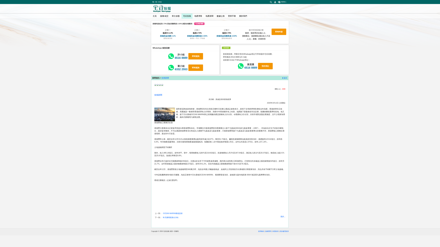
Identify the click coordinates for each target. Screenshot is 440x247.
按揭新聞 (165, 78)
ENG (160, 2)
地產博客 (198, 16)
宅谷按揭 (187, 16)
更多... (282, 216)
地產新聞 (209, 16)
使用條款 (261, 231)
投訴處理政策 (284, 231)
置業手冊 (232, 16)
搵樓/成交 (164, 16)
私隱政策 (276, 231)
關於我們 (243, 16)
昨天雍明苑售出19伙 (171, 217)
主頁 (155, 16)
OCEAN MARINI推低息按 (173, 213)
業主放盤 (176, 16)
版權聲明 (268, 231)
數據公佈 (221, 16)
